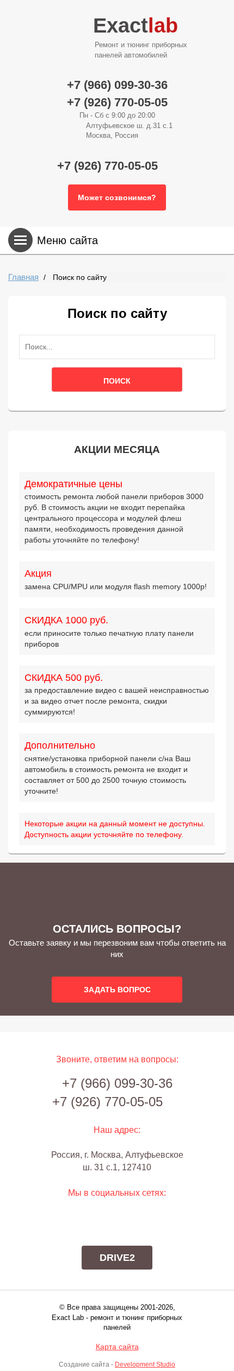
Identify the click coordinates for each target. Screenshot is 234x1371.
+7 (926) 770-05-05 (117, 102)
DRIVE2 (117, 1257)
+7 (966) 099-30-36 (117, 85)
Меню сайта (67, 240)
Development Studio (145, 1364)
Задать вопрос (117, 989)
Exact (140, 36)
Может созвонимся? (117, 197)
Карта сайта (117, 1346)
